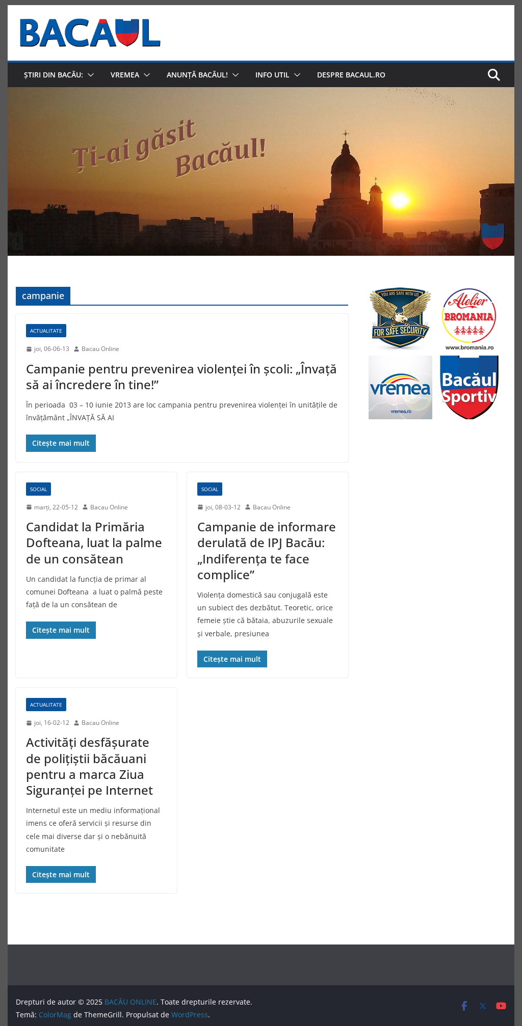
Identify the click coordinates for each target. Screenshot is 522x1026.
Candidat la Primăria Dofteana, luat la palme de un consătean (94, 542)
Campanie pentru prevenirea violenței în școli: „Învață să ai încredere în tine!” (181, 376)
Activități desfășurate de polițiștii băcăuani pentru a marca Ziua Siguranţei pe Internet (89, 766)
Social (38, 489)
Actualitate (46, 330)
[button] (88, 75)
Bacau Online (100, 348)
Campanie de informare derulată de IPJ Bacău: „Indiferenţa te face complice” (266, 550)
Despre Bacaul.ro (351, 74)
